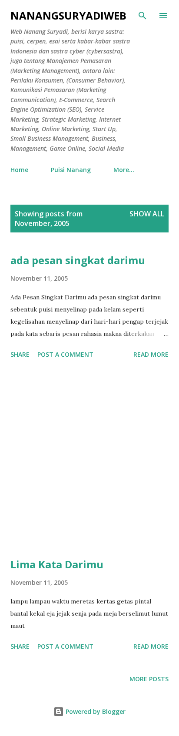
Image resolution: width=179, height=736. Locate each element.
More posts (149, 679)
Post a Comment (65, 354)
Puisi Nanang (71, 170)
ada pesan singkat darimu (77, 260)
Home (19, 170)
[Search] (142, 15)
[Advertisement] (89, 460)
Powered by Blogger (95, 711)
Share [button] (20, 354)
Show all (146, 214)
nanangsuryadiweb (68, 15)
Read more (151, 354)
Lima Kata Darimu (56, 564)
